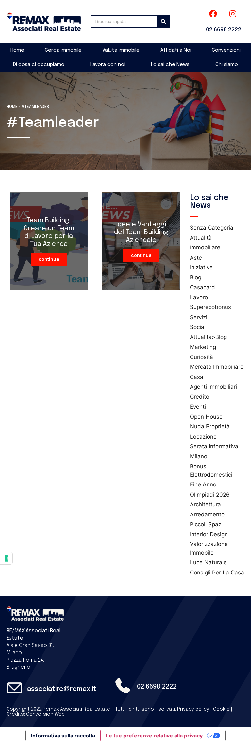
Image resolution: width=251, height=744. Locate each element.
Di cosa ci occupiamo (38, 64)
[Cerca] (163, 21)
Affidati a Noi (175, 50)
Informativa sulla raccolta (63, 735)
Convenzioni (226, 50)
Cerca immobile (63, 50)
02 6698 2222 (223, 30)
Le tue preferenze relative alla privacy (154, 735)
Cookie (221, 709)
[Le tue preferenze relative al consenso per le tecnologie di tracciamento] (6, 558)
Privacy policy (193, 709)
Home (17, 50)
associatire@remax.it (61, 689)
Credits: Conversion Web (36, 714)
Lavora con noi (107, 64)
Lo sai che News (170, 64)
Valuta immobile (121, 50)
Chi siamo (226, 64)
